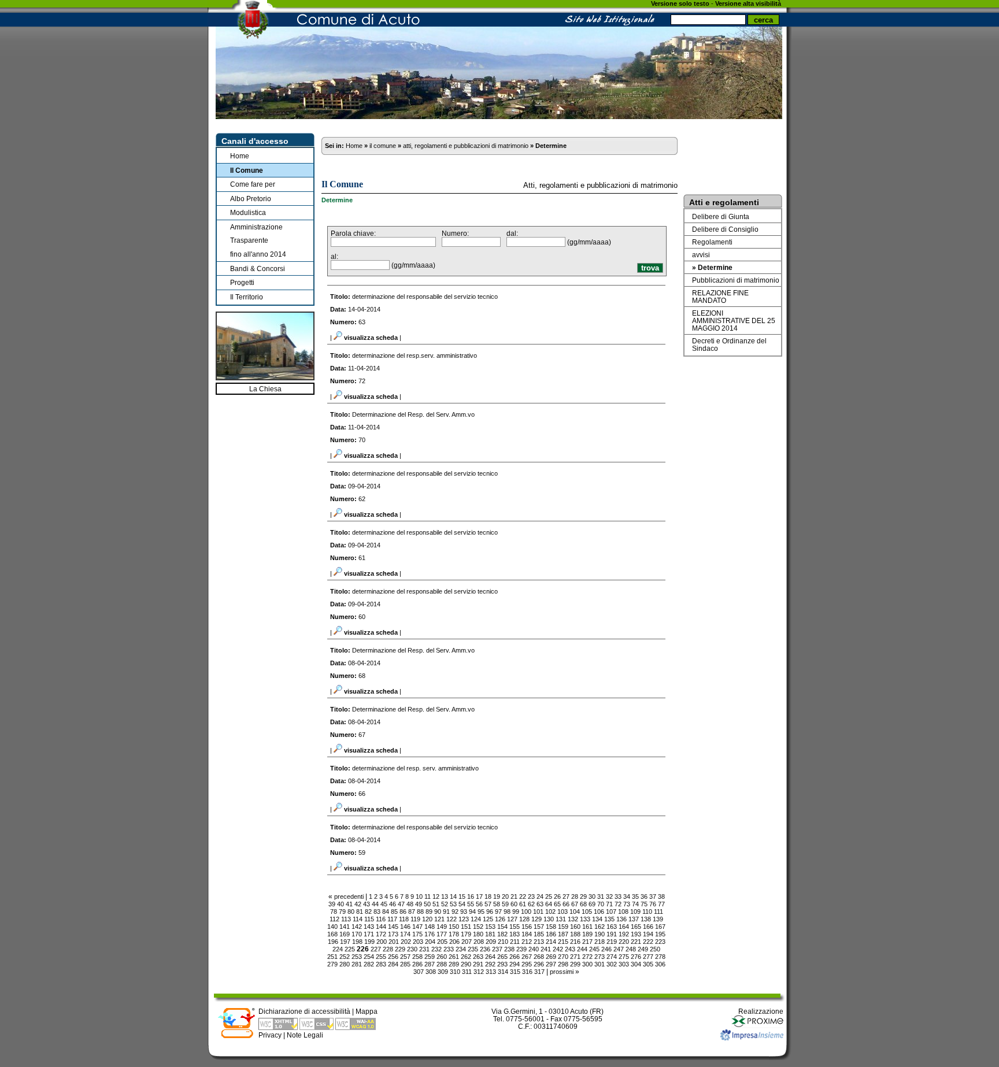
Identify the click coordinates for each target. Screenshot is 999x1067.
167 (660, 926)
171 (369, 934)
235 (473, 949)
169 (344, 934)
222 (648, 941)
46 (392, 904)
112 (334, 919)
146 (405, 926)
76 (652, 904)
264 (490, 956)
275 (624, 956)
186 (551, 934)
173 (393, 934)
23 (531, 896)
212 (526, 941)
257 (405, 956)
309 (443, 971)
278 (660, 956)
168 (332, 934)
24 (539, 896)
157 (539, 926)
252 (344, 956)
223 (660, 941)
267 (526, 956)
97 (498, 911)
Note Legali (305, 1035)
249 (643, 949)
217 (587, 941)
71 (609, 904)
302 (611, 964)
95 (481, 911)
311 (467, 971)
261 (454, 956)
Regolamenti (712, 242)
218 (599, 941)
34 (626, 896)
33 (618, 896)
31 (600, 896)
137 (633, 919)
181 (490, 934)
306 (660, 964)
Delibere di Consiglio (725, 229)
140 (332, 926)
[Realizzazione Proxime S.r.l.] (757, 1025)
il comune (382, 145)
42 (357, 904)
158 (551, 926)
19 (496, 896)
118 (404, 919)
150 (454, 926)
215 (563, 941)
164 (624, 926)
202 (406, 941)
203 (418, 941)
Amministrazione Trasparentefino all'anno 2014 (258, 240)
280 (344, 964)
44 (375, 904)
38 (661, 896)
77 (661, 904)
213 (539, 941)
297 (551, 964)
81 (359, 911)
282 (369, 964)
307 (418, 971)
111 (658, 911)
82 (368, 911)
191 (611, 934)
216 (575, 941)
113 (346, 919)
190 (599, 934)
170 (357, 934)
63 (539, 904)
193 (636, 934)
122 (451, 919)
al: (334, 256)
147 (417, 926)
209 (491, 941)
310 (455, 971)
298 (563, 964)
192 (624, 934)
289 (454, 964)
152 (478, 926)
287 (429, 964)
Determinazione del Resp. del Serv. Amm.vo (413, 414)
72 (618, 904)
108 (623, 911)
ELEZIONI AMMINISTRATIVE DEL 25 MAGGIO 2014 (733, 320)
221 (636, 941)
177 (441, 934)
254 (369, 956)
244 (582, 949)
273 (599, 956)
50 (427, 904)
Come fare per (252, 184)
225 (350, 949)
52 (444, 904)
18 (487, 896)
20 (505, 896)
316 (527, 971)
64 (548, 904)
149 (441, 926)
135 (609, 919)
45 (383, 904)
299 (575, 964)
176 (429, 934)
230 (412, 949)
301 (599, 964)
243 (570, 949)
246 (606, 949)
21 (513, 896)
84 (385, 911)
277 (648, 956)
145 (393, 926)
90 (437, 911)
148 (429, 926)
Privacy (270, 1035)
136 (621, 919)
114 (357, 919)
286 (417, 964)
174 (405, 934)
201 (393, 941)
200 (381, 941)
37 (652, 896)
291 (478, 964)
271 (575, 956)
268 (539, 956)
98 (507, 911)
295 (526, 964)
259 (429, 956)
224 (337, 949)
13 (444, 896)
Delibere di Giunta (720, 216)
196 (333, 941)
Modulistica (248, 212)
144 (381, 926)
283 (381, 964)
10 (419, 896)
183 (514, 934)
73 (626, 904)
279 (332, 964)
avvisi (701, 254)
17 (479, 896)
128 (524, 919)
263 (478, 956)
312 (478, 971)
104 (574, 911)
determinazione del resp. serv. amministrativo (415, 768)
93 (463, 911)
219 (611, 941)
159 (563, 926)
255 (381, 956)
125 (488, 919)
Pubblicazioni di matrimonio (735, 280)
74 (635, 904)
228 (388, 949)
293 (502, 964)
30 (592, 896)
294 (514, 964)
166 (648, 926)
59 (505, 904)
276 (636, 956)
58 (496, 904)
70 (600, 904)
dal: (512, 233)
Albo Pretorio (250, 198)
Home (239, 156)
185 (539, 934)
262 (466, 956)
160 (575, 926)
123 (463, 919)
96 (489, 911)
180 (478, 934)
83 (376, 911)
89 (429, 911)
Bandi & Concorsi (257, 268)
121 (439, 919)
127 (512, 919)
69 (592, 904)
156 (526, 926)
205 (442, 941)
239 (521, 949)
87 (411, 911)
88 (420, 911)
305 (648, 964)
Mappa (367, 1011)
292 (490, 964)
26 (557, 896)
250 (655, 949)
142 (357, 926)
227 (376, 949)
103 (562, 911)
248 (631, 949)
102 (550, 911)
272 (587, 956)
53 (453, 904)
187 (563, 934)
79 (342, 911)
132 (573, 919)
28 (574, 896)
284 (393, 964)
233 (448, 949)
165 (636, 926)
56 (479, 904)
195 (660, 934)
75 (644, 904)
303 (624, 964)
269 (551, 956)
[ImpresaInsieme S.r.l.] (751, 1038)
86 (402, 911)
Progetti (242, 282)
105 (587, 911)
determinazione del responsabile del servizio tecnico (425, 296)
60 (513, 904)
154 (502, 926)
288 (441, 964)
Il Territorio (246, 297)
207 (466, 941)
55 (470, 904)
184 (526, 934)
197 (345, 941)
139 (658, 919)
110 (647, 911)
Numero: (455, 233)
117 (392, 919)
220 (624, 941)
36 (644, 896)
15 (461, 896)
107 (611, 911)
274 (611, 956)
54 (461, 904)
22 (522, 896)
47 (401, 904)
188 (575, 934)
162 (599, 926)
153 (490, 926)
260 (441, 956)
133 (585, 919)
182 (502, 934)
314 (503, 971)
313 (491, 971)
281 (357, 964)
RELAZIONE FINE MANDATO (720, 296)
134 (597, 919)
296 (539, 964)
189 (587, 934)
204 (430, 941)
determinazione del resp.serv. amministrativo (414, 355)
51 (435, 904)
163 (611, 926)
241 (546, 949)
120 (427, 919)
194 (648, 934)
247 (618, 949)
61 (522, 904)
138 (646, 919)
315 (515, 971)
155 (514, 926)
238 (509, 949)
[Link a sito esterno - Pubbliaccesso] (236, 1036)
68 (583, 904)
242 (558, 949)
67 (574, 904)
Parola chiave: (353, 233)
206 (454, 941)
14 (453, 896)
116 (381, 919)
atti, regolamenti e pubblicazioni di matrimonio (465, 145)
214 (551, 941)
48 (409, 904)
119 (415, 919)
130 (548, 919)
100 (526, 911)
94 (472, 911)
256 (393, 956)
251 (332, 956)
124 (476, 919)
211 (515, 941)
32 (609, 896)
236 (485, 949)
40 (340, 904)
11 (427, 896)
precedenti (349, 896)
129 (536, 919)
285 (405, 964)
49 (418, 904)
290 (466, 964)
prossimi (562, 971)
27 (566, 896)
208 (478, 941)
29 (583, 896)
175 (417, 934)
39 (331, 904)
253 (357, 956)
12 (435, 896)
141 (344, 926)
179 (466, 934)
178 (454, 934)
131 (561, 919)
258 (417, 956)
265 (502, 956)
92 (455, 911)
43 (366, 904)
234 (461, 949)
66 (566, 904)
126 (500, 919)
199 (369, 941)
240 (533, 949)
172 (381, 934)
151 (466, 926)
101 (538, 911)
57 (487, 904)
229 (400, 949)
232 (436, 949)
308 (431, 971)
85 (394, 911)
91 (446, 911)
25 (548, 896)
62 (531, 904)
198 (357, 941)
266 (514, 956)
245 (594, 949)
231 (424, 949)
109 (635, 911)
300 (587, 964)
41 (349, 904)
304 (636, 964)
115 (369, 919)
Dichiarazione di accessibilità (304, 1011)
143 (369, 926)
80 (350, 911)
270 (563, 956)
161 (587, 926)
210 (503, 941)
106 (599, 911)
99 (515, 911)
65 (557, 904)
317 (539, 971)
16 (470, 896)
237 (497, 949)
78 (333, 911)
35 (635, 896)
